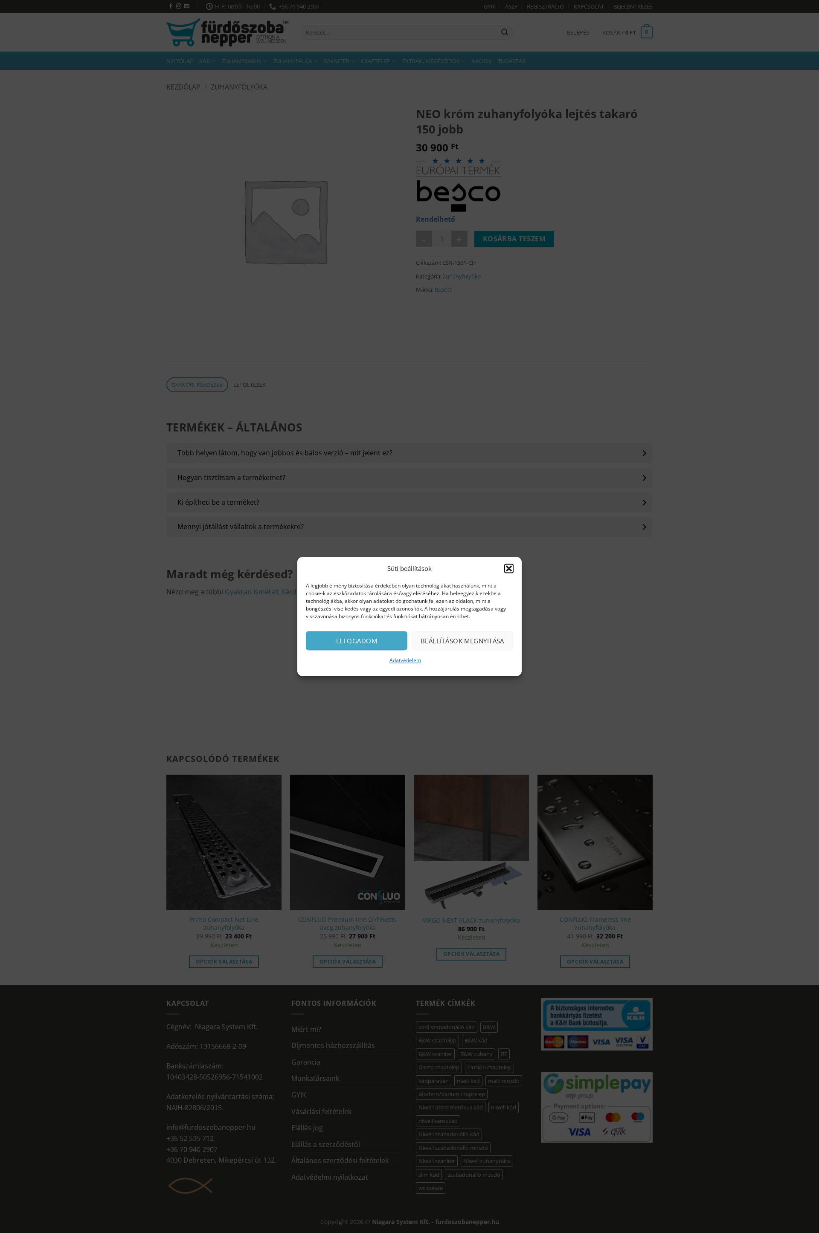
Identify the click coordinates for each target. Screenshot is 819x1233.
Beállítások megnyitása (462, 641)
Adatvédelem (405, 660)
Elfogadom (356, 641)
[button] (509, 568)
